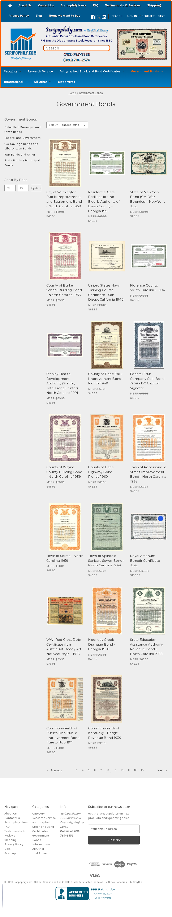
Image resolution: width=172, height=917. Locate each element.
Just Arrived (66, 82)
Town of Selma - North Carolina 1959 (64, 558)
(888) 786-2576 (76, 60)
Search (117, 16)
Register (148, 16)
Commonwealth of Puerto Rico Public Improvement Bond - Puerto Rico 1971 (64, 735)
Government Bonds (145, 71)
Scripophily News (73, 5)
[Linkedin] (104, 17)
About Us (24, 5)
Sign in (132, 16)
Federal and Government (22, 138)
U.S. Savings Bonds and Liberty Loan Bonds (21, 146)
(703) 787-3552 (76, 54)
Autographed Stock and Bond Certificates (90, 71)
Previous (56, 770)
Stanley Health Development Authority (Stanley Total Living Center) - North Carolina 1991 (63, 383)
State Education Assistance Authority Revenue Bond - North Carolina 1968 (146, 647)
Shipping (154, 5)
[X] (98, 17)
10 (122, 770)
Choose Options (149, 263)
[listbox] (74, 125)
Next (160, 770)
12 (135, 770)
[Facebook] (93, 17)
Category (10, 71)
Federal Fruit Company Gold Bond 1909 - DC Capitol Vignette (147, 381)
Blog (38, 15)
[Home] (10, 6)
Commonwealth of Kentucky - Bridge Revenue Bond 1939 (104, 733)
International (13, 82)
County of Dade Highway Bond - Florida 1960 (101, 472)
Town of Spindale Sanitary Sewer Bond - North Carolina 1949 (106, 560)
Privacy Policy (18, 15)
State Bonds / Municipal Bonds (22, 162)
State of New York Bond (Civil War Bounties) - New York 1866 (147, 199)
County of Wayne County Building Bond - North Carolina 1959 (64, 472)
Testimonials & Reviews (123, 5)
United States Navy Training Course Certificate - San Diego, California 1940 (106, 292)
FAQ (95, 5)
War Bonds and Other (19, 154)
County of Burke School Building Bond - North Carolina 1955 (64, 290)
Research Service (40, 71)
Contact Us (46, 5)
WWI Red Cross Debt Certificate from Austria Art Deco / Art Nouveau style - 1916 (64, 647)
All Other (40, 82)
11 (129, 770)
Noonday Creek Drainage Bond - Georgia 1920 (101, 644)
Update (36, 188)
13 (142, 770)
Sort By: (53, 124)
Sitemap (10, 853)
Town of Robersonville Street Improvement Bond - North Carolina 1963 (148, 474)
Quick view (64, 155)
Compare (64, 163)
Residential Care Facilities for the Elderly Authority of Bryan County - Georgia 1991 (103, 201)
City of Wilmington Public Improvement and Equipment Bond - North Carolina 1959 (64, 199)
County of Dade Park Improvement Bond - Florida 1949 (106, 378)
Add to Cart (65, 170)
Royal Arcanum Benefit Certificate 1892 (145, 560)
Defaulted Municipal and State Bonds (22, 129)
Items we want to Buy (64, 15)
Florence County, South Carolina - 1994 (147, 287)
